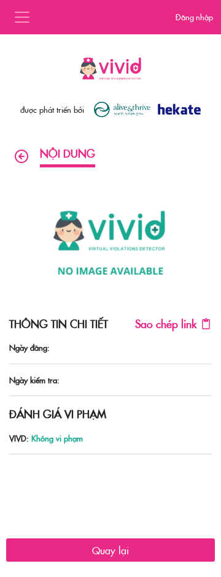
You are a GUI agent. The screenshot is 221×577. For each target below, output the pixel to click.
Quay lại (110, 550)
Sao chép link (165, 323)
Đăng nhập (194, 16)
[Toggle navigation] (22, 17)
